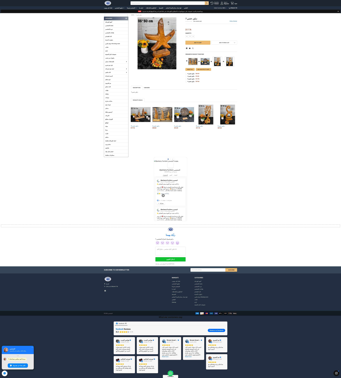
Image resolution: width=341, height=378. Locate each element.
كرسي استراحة (109, 76)
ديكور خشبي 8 (199, 126)
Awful (157, 243)
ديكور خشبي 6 (155, 126)
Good (172, 243)
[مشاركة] (173, 159)
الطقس (186, 8)
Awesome (177, 243)
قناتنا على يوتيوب (108, 8)
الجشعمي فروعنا (131, 8)
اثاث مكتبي (108, 72)
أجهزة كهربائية (108, 22)
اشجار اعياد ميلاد (109, 151)
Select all (190, 69)
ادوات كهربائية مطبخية (110, 140)
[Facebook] (186, 48)
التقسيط (161, 8)
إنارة (106, 51)
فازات (106, 133)
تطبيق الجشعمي (119, 8)
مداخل (107, 108)
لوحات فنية (108, 105)
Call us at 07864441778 (112, 286)
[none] (157, 43)
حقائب (107, 47)
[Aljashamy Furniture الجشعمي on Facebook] (170, 165)
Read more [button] (165, 356)
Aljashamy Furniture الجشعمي (169, 170)
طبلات (106, 90)
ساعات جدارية (108, 101)
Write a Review (233, 21)
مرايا (106, 130)
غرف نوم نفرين (109, 65)
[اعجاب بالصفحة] (168, 159)
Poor (162, 243)
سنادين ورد (108, 144)
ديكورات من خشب (109, 58)
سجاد (106, 126)
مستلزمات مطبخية (109, 155)
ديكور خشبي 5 (221, 126)
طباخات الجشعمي (109, 32)
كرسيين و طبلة (108, 112)
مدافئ (106, 137)
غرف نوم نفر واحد (109, 68)
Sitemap (174, 302)
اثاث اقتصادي (108, 36)
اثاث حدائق (108, 86)
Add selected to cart (203, 69)
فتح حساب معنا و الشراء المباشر (173, 8)
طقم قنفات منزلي (109, 61)
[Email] (189, 48)
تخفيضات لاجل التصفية (110, 54)
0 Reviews (147, 87)
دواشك (107, 94)
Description (136, 87)
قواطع (106, 122)
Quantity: (188, 33)
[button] (224, 43)
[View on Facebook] (117, 341)
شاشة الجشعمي (109, 25)
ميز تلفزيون (108, 83)
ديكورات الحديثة (109, 40)
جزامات (107, 97)
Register (226, 3)
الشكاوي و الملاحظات (151, 8)
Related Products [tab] (138, 100)
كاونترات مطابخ (109, 119)
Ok (167, 243)
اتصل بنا (141, 8)
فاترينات (107, 115)
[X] (193, 48)
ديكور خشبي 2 (177, 126)
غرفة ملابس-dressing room (112, 43)
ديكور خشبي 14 (134, 126)
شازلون (107, 148)
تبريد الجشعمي (109, 29)
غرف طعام (107, 79)
